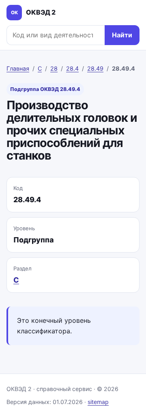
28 (54, 68)
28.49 (95, 68)
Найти (122, 35)
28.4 (72, 68)
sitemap (98, 401)
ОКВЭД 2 (33, 12)
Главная (17, 68)
